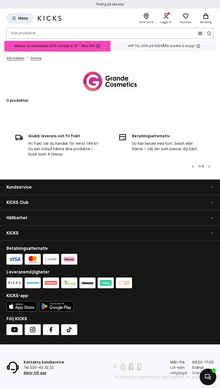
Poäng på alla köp (110, 4)
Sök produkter (23, 33)
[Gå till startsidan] (49, 18)
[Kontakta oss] (208, 377)
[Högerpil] (209, 166)
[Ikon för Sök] (209, 33)
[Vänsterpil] (193, 166)
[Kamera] (200, 33)
